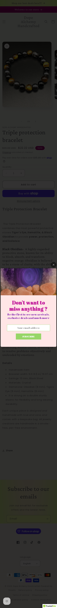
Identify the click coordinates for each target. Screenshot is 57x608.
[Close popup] (53, 265)
